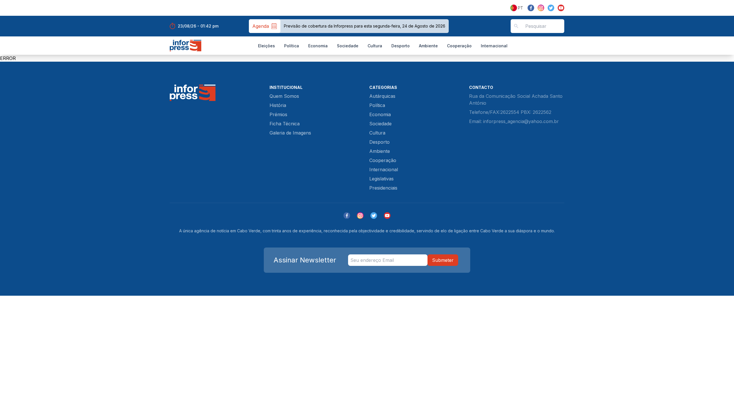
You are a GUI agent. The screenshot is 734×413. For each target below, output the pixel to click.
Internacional (494, 45)
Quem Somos (284, 96)
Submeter (443, 260)
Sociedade (347, 45)
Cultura (375, 45)
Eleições (266, 45)
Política (291, 45)
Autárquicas (382, 96)
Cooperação (459, 45)
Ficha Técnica (285, 123)
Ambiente (428, 45)
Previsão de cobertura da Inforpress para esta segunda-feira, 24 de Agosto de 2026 (364, 26)
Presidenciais (383, 188)
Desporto (400, 45)
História (278, 105)
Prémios (278, 114)
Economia (318, 45)
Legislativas (381, 179)
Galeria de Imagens (290, 133)
